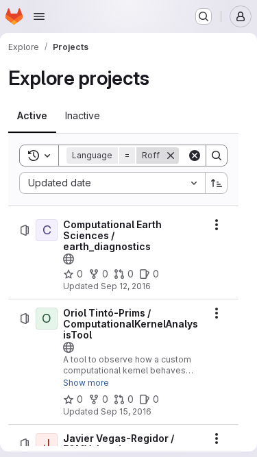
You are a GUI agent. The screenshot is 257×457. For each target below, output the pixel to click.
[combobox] (112, 183)
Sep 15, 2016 (126, 411)
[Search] (217, 155)
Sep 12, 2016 (126, 286)
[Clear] (194, 155)
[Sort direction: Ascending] (217, 183)
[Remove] (170, 155)
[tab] (32, 116)
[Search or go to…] (203, 16)
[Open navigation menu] (39, 16)
